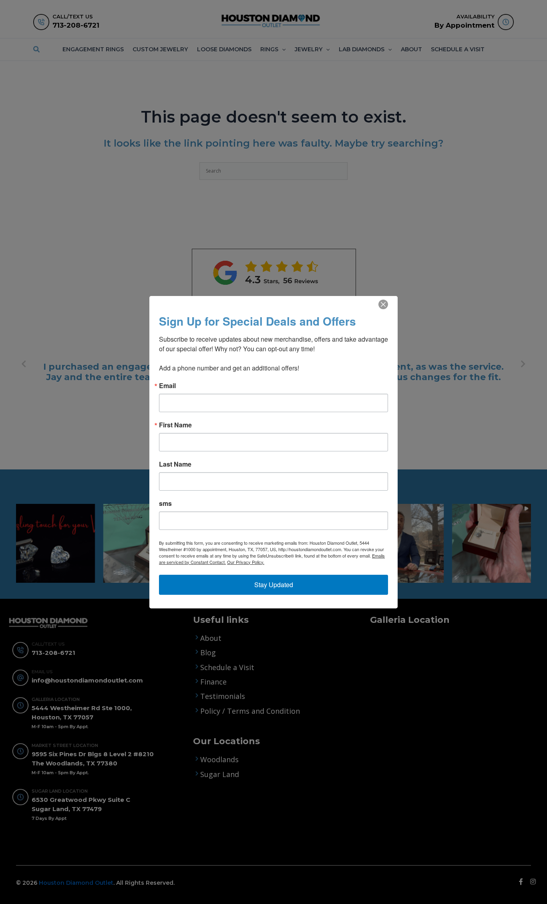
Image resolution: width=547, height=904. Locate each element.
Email (167, 386)
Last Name (175, 464)
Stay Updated (273, 584)
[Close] (383, 304)
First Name (175, 425)
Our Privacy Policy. (245, 562)
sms (165, 503)
